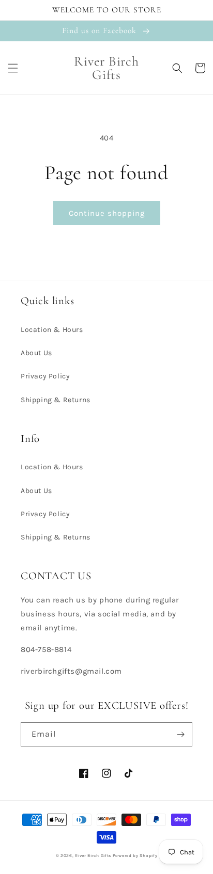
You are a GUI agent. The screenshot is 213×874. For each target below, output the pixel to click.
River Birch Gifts (93, 855)
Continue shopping (107, 213)
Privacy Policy (45, 376)
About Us (36, 352)
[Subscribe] (180, 734)
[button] (13, 68)
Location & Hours (52, 329)
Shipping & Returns (55, 399)
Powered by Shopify (135, 855)
